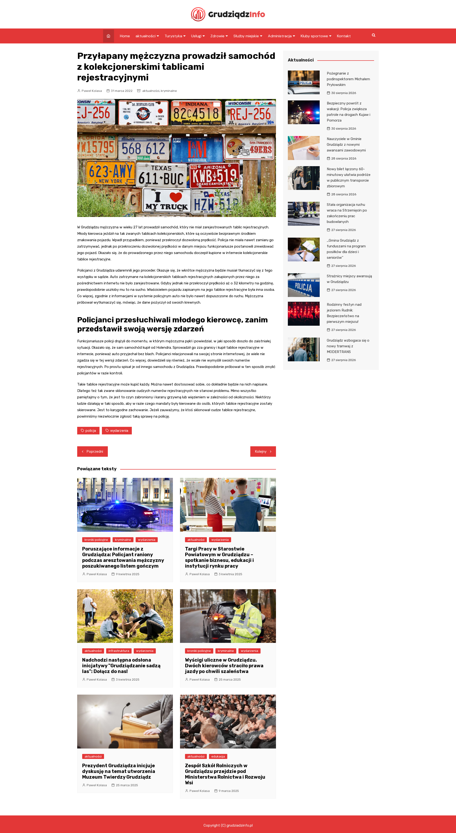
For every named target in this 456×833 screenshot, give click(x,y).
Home (125, 35)
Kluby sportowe (314, 35)
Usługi (196, 35)
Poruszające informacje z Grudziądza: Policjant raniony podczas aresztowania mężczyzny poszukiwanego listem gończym (123, 557)
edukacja (218, 756)
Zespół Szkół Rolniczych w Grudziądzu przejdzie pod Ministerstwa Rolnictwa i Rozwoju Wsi (225, 774)
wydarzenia (119, 430)
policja (91, 430)
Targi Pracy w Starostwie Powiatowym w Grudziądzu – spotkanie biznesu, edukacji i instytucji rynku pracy (219, 557)
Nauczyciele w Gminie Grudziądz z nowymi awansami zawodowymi (346, 144)
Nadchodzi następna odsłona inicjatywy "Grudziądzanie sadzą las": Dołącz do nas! (121, 665)
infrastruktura (119, 651)
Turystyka (173, 35)
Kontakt (344, 35)
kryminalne (169, 91)
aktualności (146, 35)
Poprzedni (95, 451)
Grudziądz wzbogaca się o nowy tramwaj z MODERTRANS (348, 346)
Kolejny (260, 451)
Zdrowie (217, 35)
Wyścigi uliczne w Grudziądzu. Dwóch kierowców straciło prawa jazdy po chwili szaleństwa (224, 665)
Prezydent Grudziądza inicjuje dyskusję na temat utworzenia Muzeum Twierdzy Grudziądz (118, 771)
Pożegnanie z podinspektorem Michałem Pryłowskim (348, 79)
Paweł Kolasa (92, 91)
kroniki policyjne (96, 539)
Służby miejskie (246, 35)
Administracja (280, 35)
